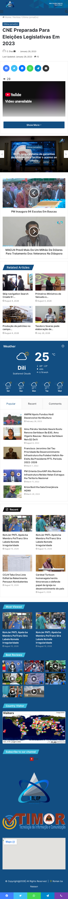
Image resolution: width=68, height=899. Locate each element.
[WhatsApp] (30, 68)
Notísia (16, 17)
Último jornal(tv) (30, 17)
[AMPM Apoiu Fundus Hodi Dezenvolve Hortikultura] (12, 419)
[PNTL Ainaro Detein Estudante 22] (12, 691)
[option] (34, 154)
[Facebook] (6, 68)
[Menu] (1, 11)
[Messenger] (22, 68)
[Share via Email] (46, 68)
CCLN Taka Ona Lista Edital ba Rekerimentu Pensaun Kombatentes (15, 578)
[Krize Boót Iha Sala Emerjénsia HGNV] (12, 491)
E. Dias (10, 51)
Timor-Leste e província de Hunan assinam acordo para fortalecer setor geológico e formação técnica (34, 157)
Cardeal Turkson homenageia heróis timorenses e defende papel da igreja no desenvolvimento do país (50, 581)
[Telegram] (38, 68)
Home (7, 17)
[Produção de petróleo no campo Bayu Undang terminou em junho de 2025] (18, 314)
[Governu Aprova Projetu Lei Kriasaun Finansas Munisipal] (34, 666)
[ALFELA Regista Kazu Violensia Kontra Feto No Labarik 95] (12, 679)
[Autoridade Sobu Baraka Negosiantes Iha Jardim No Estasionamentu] (55, 666)
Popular (11, 403)
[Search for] (66, 11)
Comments (55, 403)
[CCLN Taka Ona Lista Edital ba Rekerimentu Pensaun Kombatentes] (17, 563)
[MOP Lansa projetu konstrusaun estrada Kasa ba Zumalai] (34, 679)
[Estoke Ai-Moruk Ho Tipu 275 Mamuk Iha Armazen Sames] (55, 679)
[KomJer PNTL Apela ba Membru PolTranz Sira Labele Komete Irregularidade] (17, 523)
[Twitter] (14, 68)
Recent (32, 403)
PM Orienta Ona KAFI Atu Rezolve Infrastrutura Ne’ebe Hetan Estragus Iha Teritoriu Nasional (44, 475)
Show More (33, 125)
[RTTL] (34, 4)
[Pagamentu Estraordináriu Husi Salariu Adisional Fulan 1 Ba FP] (12, 666)
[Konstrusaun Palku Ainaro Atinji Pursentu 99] (34, 691)
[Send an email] (15, 51)
